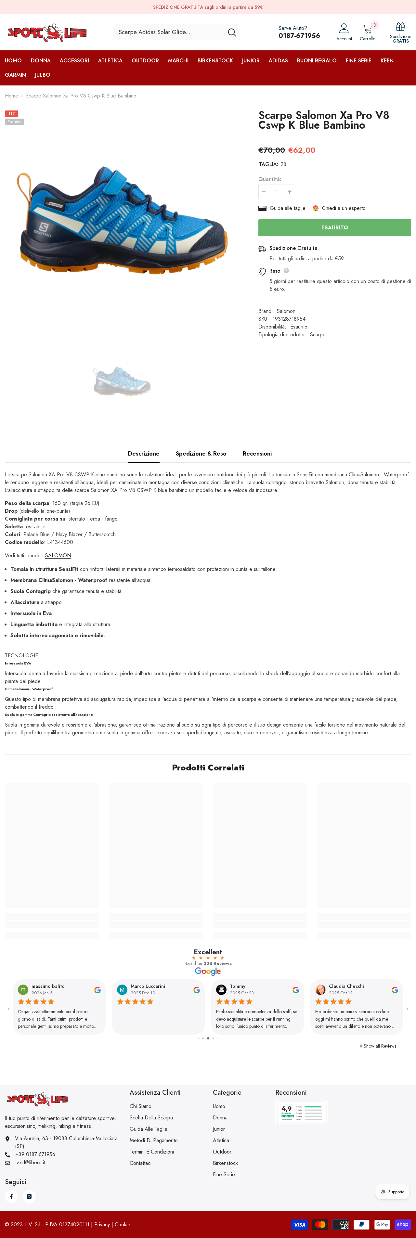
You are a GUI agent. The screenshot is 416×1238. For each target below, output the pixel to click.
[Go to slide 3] (203, 1038)
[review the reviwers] (97, 989)
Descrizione (144, 453)
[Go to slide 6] (217, 1038)
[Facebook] (11, 1196)
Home (11, 95)
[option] (122, 227)
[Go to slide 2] (198, 1038)
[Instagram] (29, 1196)
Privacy (102, 1224)
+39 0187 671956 (35, 1154)
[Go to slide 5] (213, 1038)
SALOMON (58, 555)
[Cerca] (176, 32)
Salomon (286, 311)
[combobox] (168, 32)
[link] (52, 924)
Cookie (122, 1224)
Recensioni (257, 453)
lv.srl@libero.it (30, 1162)
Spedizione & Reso (201, 453)
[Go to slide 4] (208, 1038)
